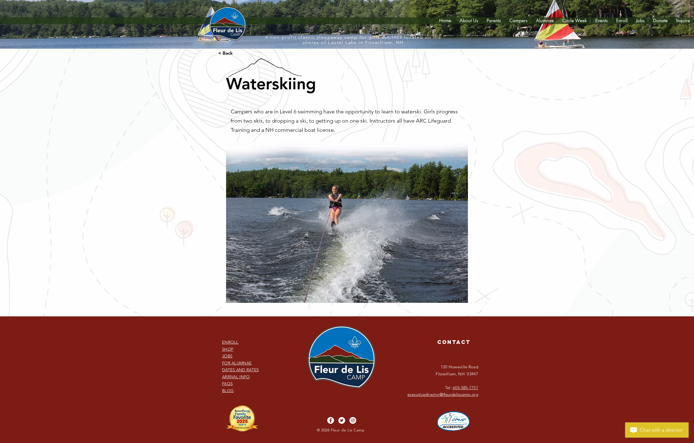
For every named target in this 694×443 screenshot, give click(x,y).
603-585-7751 (465, 387)
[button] (493, 20)
